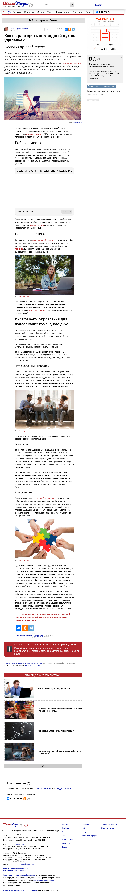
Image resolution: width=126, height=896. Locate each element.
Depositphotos (77, 122)
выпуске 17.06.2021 (33, 665)
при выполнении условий (43, 880)
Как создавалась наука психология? (56, 731)
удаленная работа (29, 614)
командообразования (44, 498)
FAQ (83, 828)
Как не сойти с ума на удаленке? (54, 689)
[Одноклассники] (69, 29)
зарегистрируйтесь (43, 789)
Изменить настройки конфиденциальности (19, 890)
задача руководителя (49, 614)
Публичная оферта (89, 836)
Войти (99, 4)
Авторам (85, 832)
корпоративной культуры (43, 240)
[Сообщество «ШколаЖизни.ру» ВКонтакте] (103, 12)
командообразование (26, 620)
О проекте (86, 824)
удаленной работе (71, 63)
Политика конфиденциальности (15, 868)
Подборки (29, 12)
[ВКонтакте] (66, 29)
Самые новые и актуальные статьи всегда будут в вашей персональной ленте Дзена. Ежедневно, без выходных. (103, 74)
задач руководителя (37, 310)
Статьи (40, 12)
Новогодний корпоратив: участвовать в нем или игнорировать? (60, 710)
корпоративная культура (55, 617)
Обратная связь (107, 828)
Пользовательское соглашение (14, 871)
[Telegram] (73, 29)
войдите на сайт (63, 789)
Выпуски (17, 12)
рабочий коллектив (35, 134)
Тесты (50, 12)
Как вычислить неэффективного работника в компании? (59, 752)
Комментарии (63, 12)
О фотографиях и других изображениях (18, 875)
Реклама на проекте (109, 824)
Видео (89, 12)
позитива (19, 249)
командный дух (37, 225)
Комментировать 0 (24, 635)
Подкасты (78, 12)
